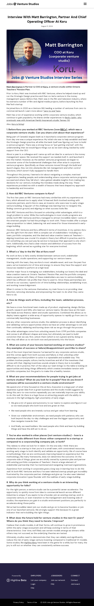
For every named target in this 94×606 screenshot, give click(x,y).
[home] (23, 4)
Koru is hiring (18, 124)
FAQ (32, 588)
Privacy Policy (18, 602)
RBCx (63, 129)
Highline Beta (30, 542)
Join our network (58, 580)
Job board (75, 584)
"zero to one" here (51, 111)
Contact (74, 580)
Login (33, 584)
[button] (85, 4)
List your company (38, 580)
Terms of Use (32, 602)
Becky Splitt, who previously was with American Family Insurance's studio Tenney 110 (44, 119)
